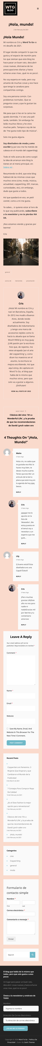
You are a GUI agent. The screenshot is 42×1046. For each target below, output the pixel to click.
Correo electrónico (16, 910)
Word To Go (23, 1039)
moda (12, 870)
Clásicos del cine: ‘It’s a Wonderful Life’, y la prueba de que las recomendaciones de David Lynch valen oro (20, 822)
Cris (23, 504)
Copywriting (15, 861)
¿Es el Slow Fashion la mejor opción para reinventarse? (19, 804)
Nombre (11, 899)
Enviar (11, 939)
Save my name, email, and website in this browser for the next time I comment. (20, 732)
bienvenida (18, 281)
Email (10, 703)
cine (12, 856)
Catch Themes (29, 1042)
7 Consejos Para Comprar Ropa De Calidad (21, 790)
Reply (18, 492)
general (7, 272)
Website (10, 716)
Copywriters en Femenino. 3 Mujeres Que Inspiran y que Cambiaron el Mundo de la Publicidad (19, 772)
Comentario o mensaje (18, 919)
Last (23, 906)
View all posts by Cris (21, 391)
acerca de (8, 281)
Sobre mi (7, 167)
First (8, 906)
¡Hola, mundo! (16, 834)
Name (10, 690)
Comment (12, 653)
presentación (30, 281)
